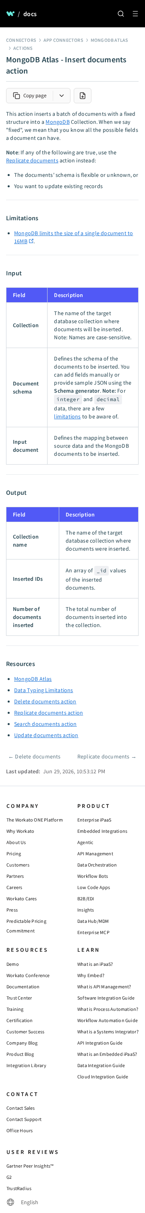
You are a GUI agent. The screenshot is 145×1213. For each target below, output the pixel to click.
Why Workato (20, 831)
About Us (16, 842)
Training (15, 1009)
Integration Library (26, 1065)
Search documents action (45, 723)
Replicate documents (32, 160)
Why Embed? (90, 975)
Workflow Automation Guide (107, 1020)
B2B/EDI (85, 898)
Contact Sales (20, 1108)
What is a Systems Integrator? (108, 1032)
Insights (85, 910)
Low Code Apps (93, 887)
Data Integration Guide (101, 1065)
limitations (67, 416)
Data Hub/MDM (93, 921)
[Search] (121, 13)
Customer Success (25, 1032)
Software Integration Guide (106, 998)
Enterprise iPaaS (94, 820)
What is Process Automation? (107, 1009)
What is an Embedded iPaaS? (107, 1054)
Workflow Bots (92, 876)
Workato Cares (21, 898)
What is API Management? (104, 987)
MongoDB (57, 121)
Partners (15, 876)
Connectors (21, 40)
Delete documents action (45, 701)
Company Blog (21, 1043)
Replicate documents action (48, 712)
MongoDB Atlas (109, 40)
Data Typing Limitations (43, 690)
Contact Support (23, 1119)
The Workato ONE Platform (34, 820)
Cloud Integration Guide (102, 1077)
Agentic (85, 842)
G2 (9, 1177)
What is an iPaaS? (95, 964)
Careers (14, 887)
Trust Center (19, 998)
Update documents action (46, 735)
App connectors (63, 40)
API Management (95, 853)
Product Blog (20, 1054)
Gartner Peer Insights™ (30, 1166)
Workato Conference (28, 975)
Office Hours (19, 1130)
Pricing (13, 853)
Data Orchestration (97, 865)
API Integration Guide (99, 1043)
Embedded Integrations (102, 831)
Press (12, 910)
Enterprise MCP (93, 932)
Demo (12, 964)
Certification (19, 1020)
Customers (17, 865)
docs (30, 13)
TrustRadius (18, 1188)
